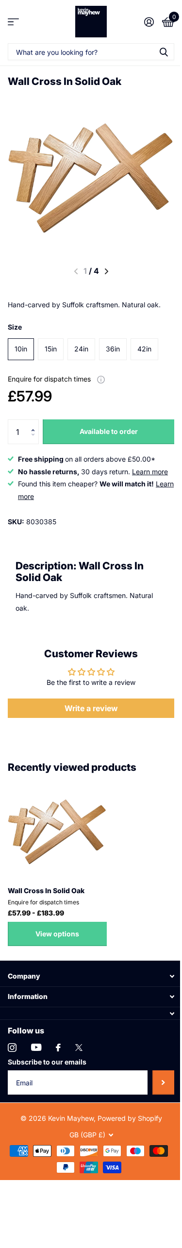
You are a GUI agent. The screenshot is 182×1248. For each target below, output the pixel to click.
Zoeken (163, 51)
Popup (101, 379)
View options (57, 934)
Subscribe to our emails (47, 1062)
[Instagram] (12, 1047)
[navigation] (106, 271)
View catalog (13, 21)
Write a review (91, 708)
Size (15, 327)
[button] (35, 423)
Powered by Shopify (130, 1118)
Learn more (150, 471)
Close (91, 976)
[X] (79, 1047)
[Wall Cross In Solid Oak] (57, 829)
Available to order (109, 431)
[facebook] (58, 1047)
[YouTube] (36, 1047)
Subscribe (163, 1082)
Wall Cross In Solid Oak (46, 890)
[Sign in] (149, 21)
